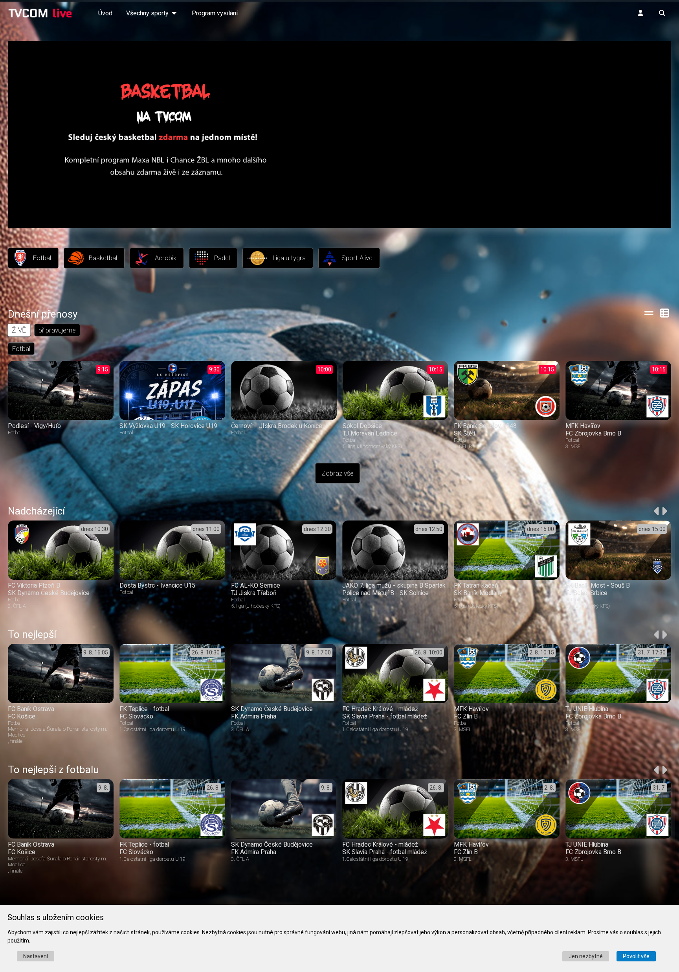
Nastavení (35, 956)
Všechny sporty (148, 13)
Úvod (105, 13)
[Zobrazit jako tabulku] (648, 313)
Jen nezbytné (586, 956)
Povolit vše (636, 956)
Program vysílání (215, 13)
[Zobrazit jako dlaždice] (665, 313)
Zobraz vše (337, 473)
